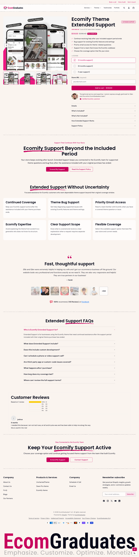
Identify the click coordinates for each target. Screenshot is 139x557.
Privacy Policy (45, 518)
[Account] (129, 8)
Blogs (5, 494)
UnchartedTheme (42, 482)
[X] (112, 501)
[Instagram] (108, 501)
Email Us (72, 486)
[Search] (124, 8)
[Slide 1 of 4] (11, 78)
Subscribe (130, 494)
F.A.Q (5, 490)
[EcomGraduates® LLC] (13, 7)
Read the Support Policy (81, 169)
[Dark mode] (134, 553)
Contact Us (7, 486)
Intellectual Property (57, 518)
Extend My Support (57, 169)
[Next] (64, 45)
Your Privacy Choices (89, 518)
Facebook (85, 302)
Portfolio (116, 8)
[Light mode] (134, 549)
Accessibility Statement (73, 518)
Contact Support (81, 460)
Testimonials (108, 8)
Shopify (64, 515)
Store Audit (122, 2)
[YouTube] (115, 501)
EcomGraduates (80, 515)
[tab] (35, 291)
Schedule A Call (75, 482)
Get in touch (132, 2)
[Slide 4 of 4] (59, 78)
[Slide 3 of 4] (43, 78)
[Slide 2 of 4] (27, 78)
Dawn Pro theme (42, 486)
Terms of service (34, 518)
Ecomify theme (42, 490)
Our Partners (8, 498)
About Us (6, 482)
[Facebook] (104, 501)
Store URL (79, 77)
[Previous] (6, 45)
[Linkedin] (119, 501)
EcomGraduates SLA (104, 518)
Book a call (112, 2)
